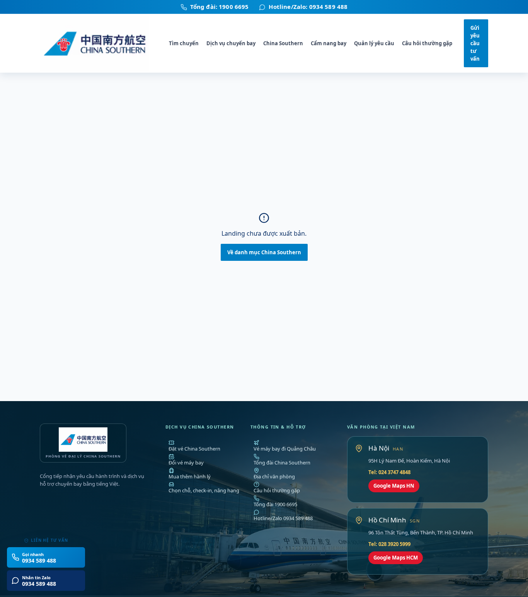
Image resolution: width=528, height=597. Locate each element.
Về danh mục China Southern (264, 252)
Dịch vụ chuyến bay (230, 43)
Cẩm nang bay (328, 43)
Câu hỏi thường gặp (427, 43)
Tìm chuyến (184, 43)
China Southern (283, 43)
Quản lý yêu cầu (374, 43)
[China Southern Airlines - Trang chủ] (98, 43)
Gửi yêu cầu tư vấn (475, 43)
